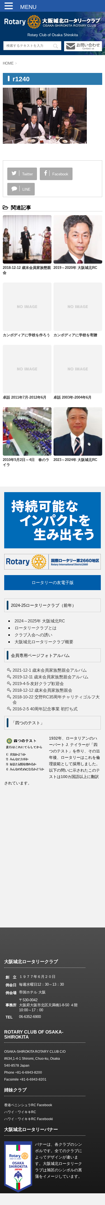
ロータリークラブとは (36, 627)
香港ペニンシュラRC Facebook (28, 1105)
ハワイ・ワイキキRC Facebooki (28, 1119)
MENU (25, 7)
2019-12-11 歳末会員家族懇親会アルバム (50, 676)
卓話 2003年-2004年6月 (72, 397)
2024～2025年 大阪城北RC (40, 621)
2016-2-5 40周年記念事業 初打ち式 (45, 708)
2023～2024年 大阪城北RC (75, 460)
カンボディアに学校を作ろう (26, 335)
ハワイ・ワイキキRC (20, 1112)
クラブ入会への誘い (33, 634)
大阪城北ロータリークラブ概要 (44, 641)
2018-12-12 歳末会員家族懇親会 (42, 690)
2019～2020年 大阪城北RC (75, 268)
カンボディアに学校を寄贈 (75, 335)
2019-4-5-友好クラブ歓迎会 (38, 683)
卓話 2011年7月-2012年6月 (24, 397)
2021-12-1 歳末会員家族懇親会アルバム (50, 670)
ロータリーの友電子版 (53, 582)
